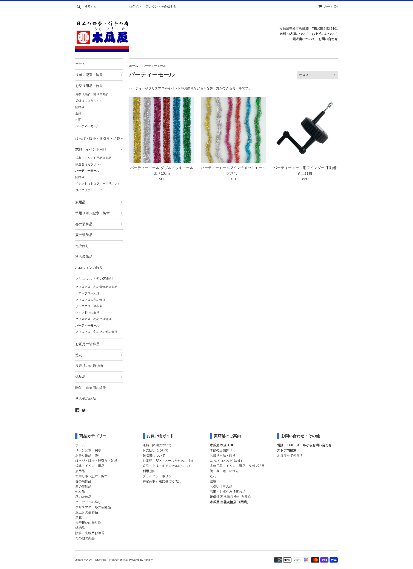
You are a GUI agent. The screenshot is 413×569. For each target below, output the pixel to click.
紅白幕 (79, 107)
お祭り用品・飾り (98, 86)
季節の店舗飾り (221, 450)
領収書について (154, 455)
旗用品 (99, 202)
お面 (78, 119)
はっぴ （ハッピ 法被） (227, 460)
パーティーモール (87, 126)
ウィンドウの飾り (87, 312)
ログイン (135, 6)
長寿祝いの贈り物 (89, 366)
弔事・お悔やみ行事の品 (227, 491)
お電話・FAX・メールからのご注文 (168, 460)
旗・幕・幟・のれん (224, 471)
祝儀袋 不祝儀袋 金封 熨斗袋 (230, 497)
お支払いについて (155, 450)
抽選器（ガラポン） (88, 164)
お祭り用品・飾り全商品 (91, 94)
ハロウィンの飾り (89, 267)
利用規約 (149, 471)
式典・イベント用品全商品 (93, 158)
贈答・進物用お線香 (90, 388)
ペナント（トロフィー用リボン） (97, 183)
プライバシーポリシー (159, 476)
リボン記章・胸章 (99, 75)
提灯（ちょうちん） (88, 100)
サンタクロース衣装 (88, 306)
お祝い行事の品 (221, 486)
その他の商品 (85, 398)
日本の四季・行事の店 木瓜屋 (111, 559)
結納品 (99, 377)
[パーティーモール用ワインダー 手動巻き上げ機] (305, 130)
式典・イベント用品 (98, 149)
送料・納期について (157, 445)
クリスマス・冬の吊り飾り (93, 319)
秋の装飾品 (83, 256)
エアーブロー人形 (87, 293)
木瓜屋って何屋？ (290, 455)
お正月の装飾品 (87, 344)
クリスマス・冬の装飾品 (98, 278)
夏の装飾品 (83, 235)
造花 (99, 355)
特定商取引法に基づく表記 (162, 481)
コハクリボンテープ (88, 190)
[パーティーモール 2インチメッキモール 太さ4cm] (233, 130)
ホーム (80, 64)
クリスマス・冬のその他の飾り (96, 331)
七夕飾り (82, 246)
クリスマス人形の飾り (90, 300)
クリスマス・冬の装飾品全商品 (96, 287)
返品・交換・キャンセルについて (167, 466)
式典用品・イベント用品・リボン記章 (237, 466)
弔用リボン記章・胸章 (99, 213)
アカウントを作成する (161, 6)
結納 (213, 481)
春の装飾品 (99, 224)
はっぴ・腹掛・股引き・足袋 (99, 138)
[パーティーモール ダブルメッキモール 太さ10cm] (161, 130)
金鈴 (78, 113)
